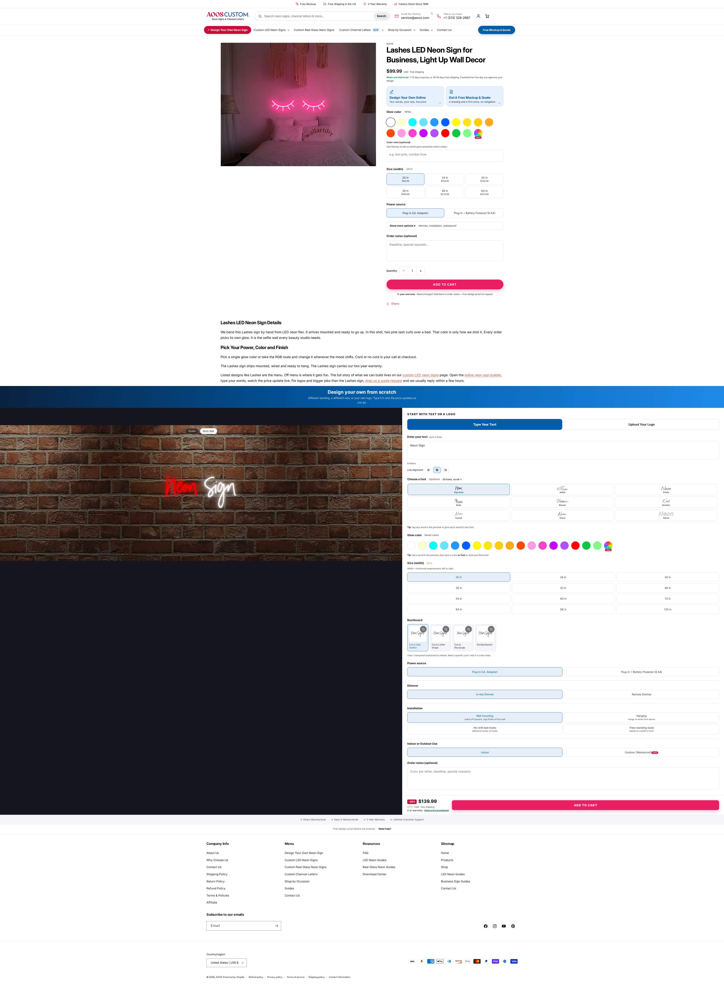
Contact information (339, 977)
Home (445, 853)
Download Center (375, 874)
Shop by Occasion (297, 881)
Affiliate (211, 902)
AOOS (219, 977)
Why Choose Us (217, 860)
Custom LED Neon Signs (301, 860)
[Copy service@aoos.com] (432, 13)
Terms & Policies (217, 895)
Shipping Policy (217, 874)
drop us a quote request (383, 381)
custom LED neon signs (421, 375)
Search (381, 16)
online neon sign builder (483, 375)
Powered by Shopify (234, 977)
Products (447, 860)
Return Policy (215, 881)
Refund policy (256, 977)
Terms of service (295, 977)
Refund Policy (215, 888)
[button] (271, 30)
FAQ (365, 853)
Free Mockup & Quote (496, 29)
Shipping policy (316, 977)
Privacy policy (274, 977)
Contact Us (214, 867)
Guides (289, 888)
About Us (212, 853)
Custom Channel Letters (301, 874)
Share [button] (395, 303)
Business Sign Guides (455, 881)
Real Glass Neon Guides (379, 867)
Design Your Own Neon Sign (304, 853)
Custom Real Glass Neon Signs (306, 867)
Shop (444, 867)
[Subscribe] (276, 926)
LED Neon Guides (375, 860)
